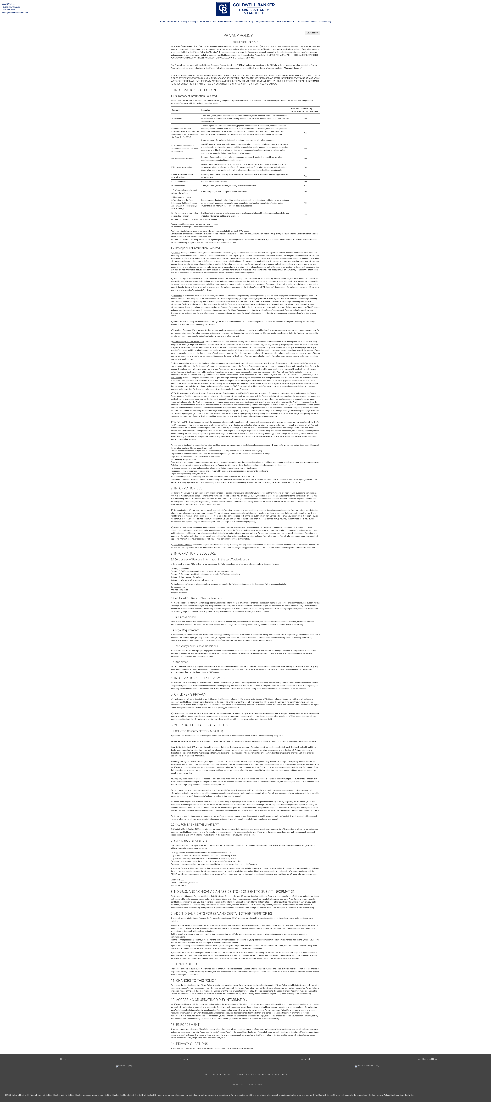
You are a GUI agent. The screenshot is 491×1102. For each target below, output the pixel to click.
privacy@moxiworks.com (228, 708)
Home (162, 21)
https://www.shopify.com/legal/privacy (267, 310)
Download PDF (313, 33)
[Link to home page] (245, 9)
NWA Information (285, 23)
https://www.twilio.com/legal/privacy (240, 521)
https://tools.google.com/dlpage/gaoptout (259, 416)
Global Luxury (325, 21)
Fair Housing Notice (278, 1074)
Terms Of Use (209, 1074)
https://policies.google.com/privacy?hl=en (298, 413)
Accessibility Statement (250, 1074)
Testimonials (241, 21)
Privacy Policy (227, 1074)
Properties (173, 23)
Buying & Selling (189, 23)
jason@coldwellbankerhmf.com (15, 12)
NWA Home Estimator (223, 21)
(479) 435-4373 (8, 10)
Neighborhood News (265, 21)
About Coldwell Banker (306, 21)
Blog (251, 21)
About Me (205, 23)
